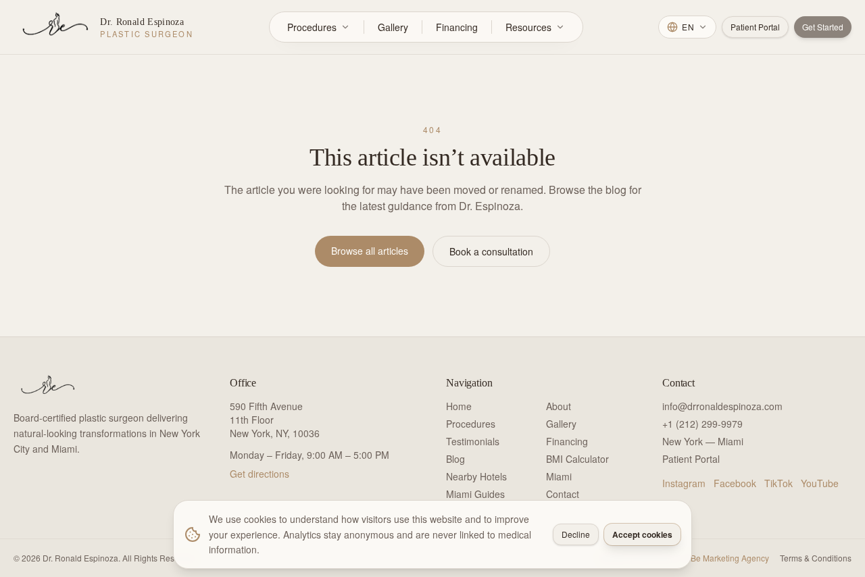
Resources (528, 27)
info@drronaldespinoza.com (722, 406)
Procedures (312, 27)
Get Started (822, 26)
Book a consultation (491, 251)
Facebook (735, 483)
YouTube (820, 483)
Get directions (259, 473)
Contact (562, 494)
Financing (457, 27)
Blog (455, 459)
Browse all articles (369, 250)
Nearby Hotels (476, 476)
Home (459, 406)
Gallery (393, 27)
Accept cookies (642, 534)
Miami (559, 476)
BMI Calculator (577, 459)
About (558, 406)
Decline (576, 534)
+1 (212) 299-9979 (702, 423)
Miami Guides (475, 494)
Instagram (684, 483)
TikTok (778, 483)
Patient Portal (755, 26)
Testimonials (472, 441)
